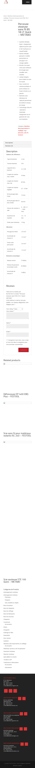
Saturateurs (8, 667)
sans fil (26, 133)
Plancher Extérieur (9, 654)
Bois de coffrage (8, 611)
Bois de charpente (9, 608)
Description (9, 143)
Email (8, 331)
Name (8, 323)
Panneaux (8, 597)
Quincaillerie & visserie (10, 657)
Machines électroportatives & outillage (24, 128)
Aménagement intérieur (11, 595)
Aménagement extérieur (11, 592)
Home (5, 16)
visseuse (20, 135)
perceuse (20, 133)
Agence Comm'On (25, 763)
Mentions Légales (17, 765)
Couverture (7, 622)
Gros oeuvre (7, 638)
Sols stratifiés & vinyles (11, 603)
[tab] (17, 142)
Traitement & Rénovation (11, 662)
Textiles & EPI (8, 660)
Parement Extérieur (9, 651)
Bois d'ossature (8, 605)
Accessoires (8, 624)
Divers (5, 627)
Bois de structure (9, 616)
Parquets (7, 600)
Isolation (6, 641)
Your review (10, 311)
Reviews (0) (9, 146)
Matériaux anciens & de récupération (14, 648)
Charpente (7, 619)
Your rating (10, 309)
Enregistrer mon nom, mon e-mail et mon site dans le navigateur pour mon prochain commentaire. (17, 342)
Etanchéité (7, 635)
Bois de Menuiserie (9, 614)
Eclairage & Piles (8, 632)
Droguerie (6, 630)
